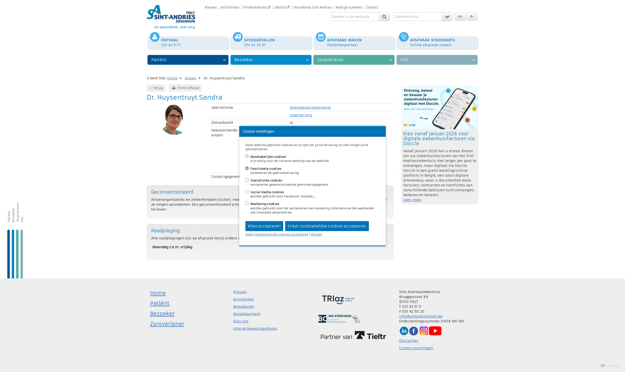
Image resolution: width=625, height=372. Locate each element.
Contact (372, 7)
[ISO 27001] (339, 318)
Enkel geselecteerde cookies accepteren (276, 234)
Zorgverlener (330, 59)
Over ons (241, 321)
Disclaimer (408, 341)
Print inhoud (187, 88)
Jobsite (280, 7)
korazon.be (613, 366)
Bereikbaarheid (246, 314)
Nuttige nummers (349, 7)
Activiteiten (230, 7)
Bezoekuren (243, 306)
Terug (157, 88)
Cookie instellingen (416, 348)
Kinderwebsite (255, 7)
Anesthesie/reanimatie (310, 107)
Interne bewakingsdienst (255, 328)
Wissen (316, 234)
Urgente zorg (301, 115)
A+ (460, 16)
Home (172, 78)
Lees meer (412, 200)
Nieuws (211, 7)
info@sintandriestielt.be (420, 316)
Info (404, 59)
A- (472, 16)
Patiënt (159, 59)
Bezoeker (243, 59)
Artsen (190, 78)
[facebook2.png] (413, 331)
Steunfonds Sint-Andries (312, 7)
